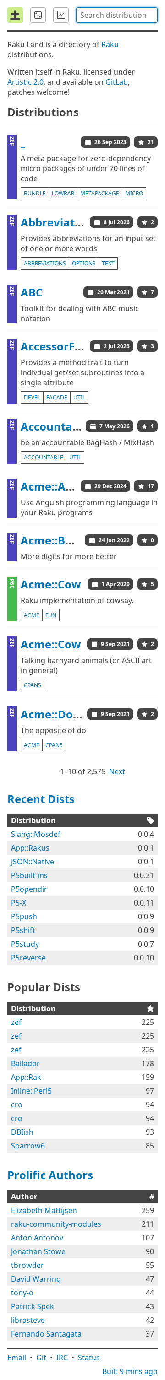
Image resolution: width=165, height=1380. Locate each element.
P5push (24, 916)
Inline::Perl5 (31, 1091)
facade (56, 397)
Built (130, 1371)
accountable (43, 457)
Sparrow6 (28, 1146)
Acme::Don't (54, 714)
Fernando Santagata (46, 1334)
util (79, 397)
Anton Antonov (37, 1238)
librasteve (28, 1320)
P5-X (18, 903)
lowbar (63, 193)
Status (89, 1358)
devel (32, 397)
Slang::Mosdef (35, 834)
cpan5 (32, 685)
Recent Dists (41, 798)
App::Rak (26, 1077)
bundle (35, 193)
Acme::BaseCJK (61, 540)
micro (134, 193)
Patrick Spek (32, 1306)
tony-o (22, 1293)
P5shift (23, 930)
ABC (32, 292)
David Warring (36, 1279)
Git (41, 1358)
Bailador (25, 1063)
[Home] (15, 15)
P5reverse (28, 958)
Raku (110, 44)
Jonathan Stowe (38, 1251)
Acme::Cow (51, 584)
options (84, 263)
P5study (25, 944)
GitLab (116, 82)
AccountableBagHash (79, 426)
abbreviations (45, 263)
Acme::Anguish (62, 486)
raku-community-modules (56, 1224)
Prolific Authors (50, 1174)
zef (16, 1022)
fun (50, 615)
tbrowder (27, 1265)
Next (117, 771)
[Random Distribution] (38, 15)
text (108, 263)
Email (16, 1358)
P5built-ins (29, 875)
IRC (62, 1358)
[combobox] (117, 15)
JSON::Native (32, 862)
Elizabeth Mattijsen (44, 1210)
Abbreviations (59, 222)
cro (16, 1105)
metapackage (99, 193)
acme (31, 615)
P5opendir (29, 889)
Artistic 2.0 (25, 82)
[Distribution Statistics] (61, 15)
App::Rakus (30, 848)
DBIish (22, 1132)
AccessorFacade (64, 346)
